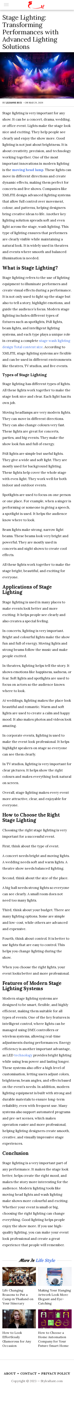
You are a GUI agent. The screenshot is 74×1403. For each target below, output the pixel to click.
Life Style (45, 1260)
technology (23, 1055)
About (10, 1373)
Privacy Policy (55, 1373)
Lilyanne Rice (14, 102)
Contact (28, 1373)
